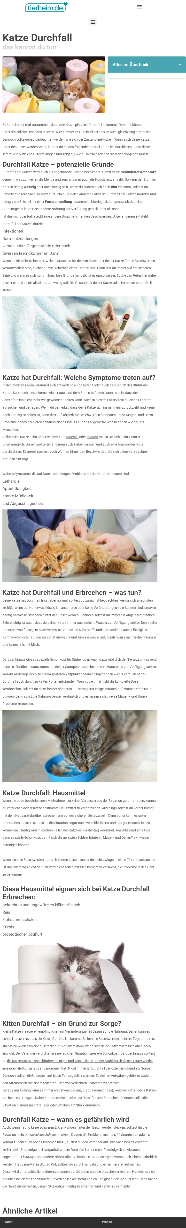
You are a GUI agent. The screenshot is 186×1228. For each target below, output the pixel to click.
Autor (9, 1222)
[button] (140, 6)
